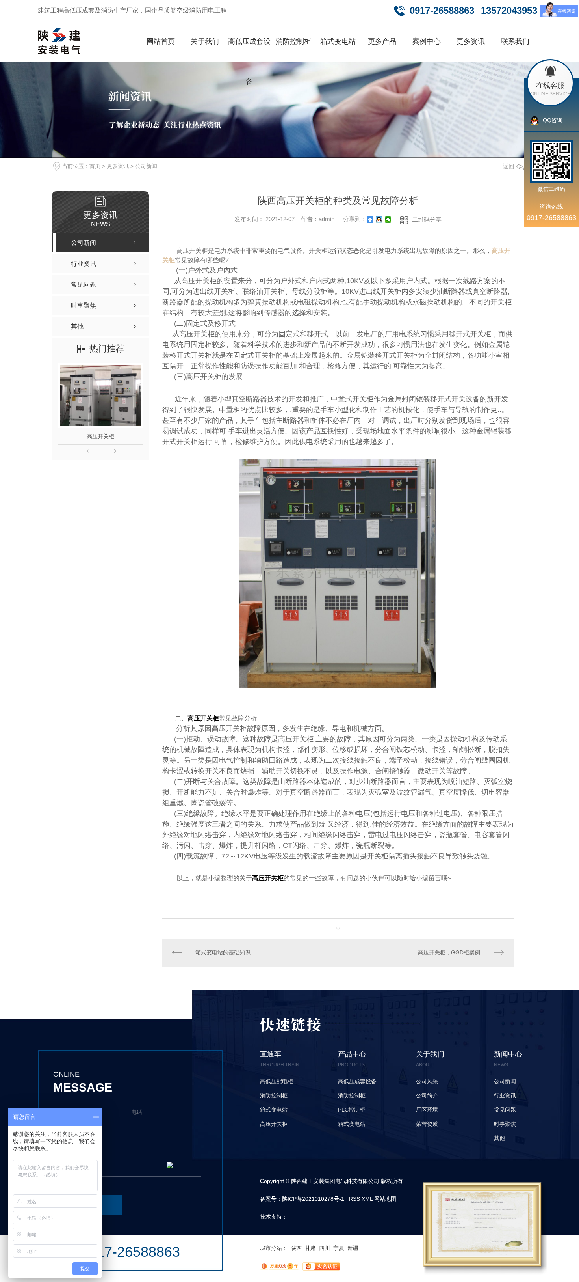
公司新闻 (146, 166)
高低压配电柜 (276, 1081)
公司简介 (427, 1095)
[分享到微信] (388, 219)
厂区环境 (427, 1110)
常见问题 (505, 1110)
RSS (354, 1199)
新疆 (352, 1248)
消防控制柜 (293, 41)
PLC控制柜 (351, 1110)
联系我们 (515, 41)
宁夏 (338, 1248)
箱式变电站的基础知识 (223, 952)
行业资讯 (505, 1095)
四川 (324, 1248)
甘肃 (310, 1248)
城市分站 (271, 1248)
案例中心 (426, 41)
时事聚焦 (505, 1124)
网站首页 (161, 41)
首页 (94, 166)
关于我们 (205, 41)
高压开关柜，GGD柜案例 (449, 952)
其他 (499, 1138)
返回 (508, 166)
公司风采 (427, 1081)
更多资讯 (471, 41)
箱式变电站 (338, 41)
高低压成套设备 (249, 61)
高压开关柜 (100, 436)
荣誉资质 (427, 1124)
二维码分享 (427, 219)
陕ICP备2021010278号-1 (313, 1199)
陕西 (296, 1248)
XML (367, 1199)
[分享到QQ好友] (379, 219)
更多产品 (382, 41)
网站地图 (385, 1199)
